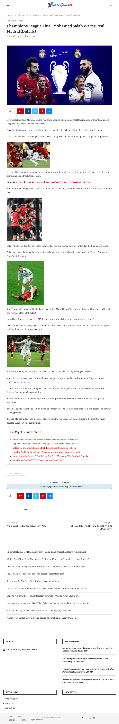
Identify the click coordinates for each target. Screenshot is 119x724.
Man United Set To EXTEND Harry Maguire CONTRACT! (38, 460)
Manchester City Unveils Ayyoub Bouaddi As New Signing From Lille (39, 610)
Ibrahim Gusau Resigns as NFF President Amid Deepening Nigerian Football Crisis (46, 566)
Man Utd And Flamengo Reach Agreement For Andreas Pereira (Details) (46, 452)
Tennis (23, 720)
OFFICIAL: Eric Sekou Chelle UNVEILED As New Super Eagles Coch (44, 448)
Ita (25, 510)
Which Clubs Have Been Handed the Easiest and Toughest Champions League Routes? (48, 559)
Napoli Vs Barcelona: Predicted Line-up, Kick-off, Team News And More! (46, 444)
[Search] (110, 5)
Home (9, 15)
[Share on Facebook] (28, 111)
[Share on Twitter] (35, 111)
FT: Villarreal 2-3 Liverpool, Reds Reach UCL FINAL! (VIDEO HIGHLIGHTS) (54, 182)
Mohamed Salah (16, 474)
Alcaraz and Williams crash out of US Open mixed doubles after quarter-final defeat (46, 588)
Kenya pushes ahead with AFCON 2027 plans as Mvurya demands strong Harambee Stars (49, 603)
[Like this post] (21, 111)
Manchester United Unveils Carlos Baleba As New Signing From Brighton (41, 618)
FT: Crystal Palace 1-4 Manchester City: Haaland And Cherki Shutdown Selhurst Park (46, 552)
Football (20, 717)
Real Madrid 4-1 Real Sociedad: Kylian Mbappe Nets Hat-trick (35, 574)
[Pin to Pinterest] (42, 111)
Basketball (13, 720)
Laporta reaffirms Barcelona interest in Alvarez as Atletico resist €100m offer (43, 596)
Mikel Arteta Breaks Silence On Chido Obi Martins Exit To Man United (45, 439)
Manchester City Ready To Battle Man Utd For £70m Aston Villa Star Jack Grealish (50, 456)
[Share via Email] (49, 111)
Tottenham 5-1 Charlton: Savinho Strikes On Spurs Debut (33, 581)
